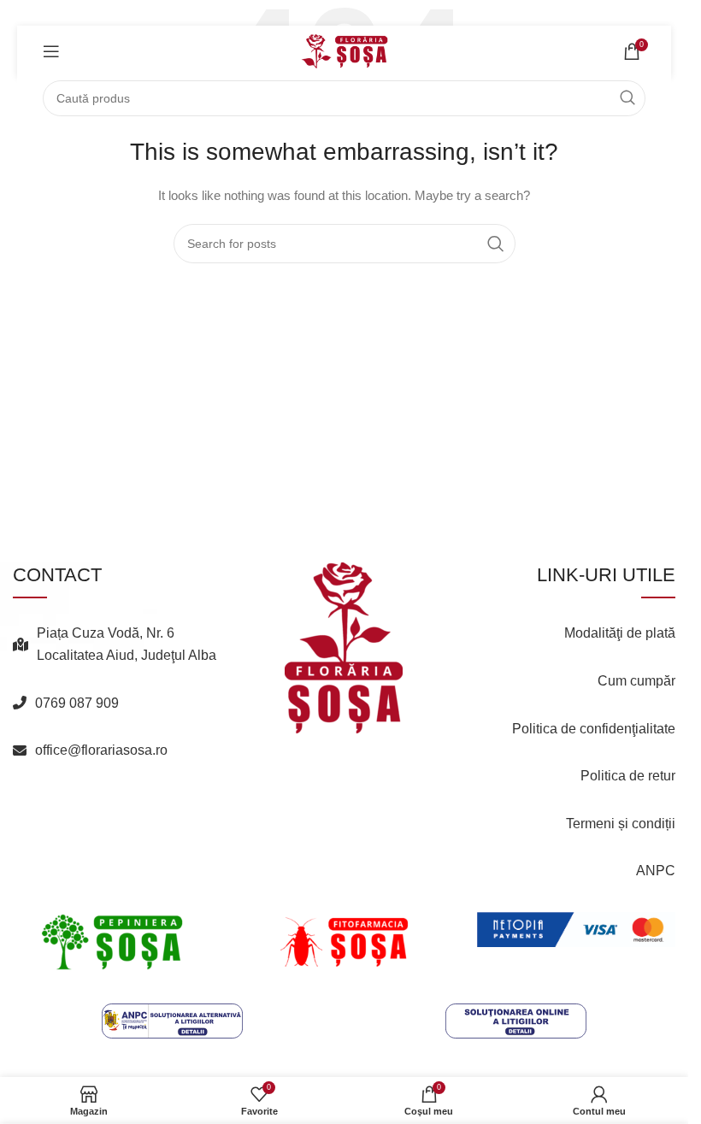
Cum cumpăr (636, 681)
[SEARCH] (627, 98)
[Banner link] (112, 942)
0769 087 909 (77, 703)
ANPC (655, 870)
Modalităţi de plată (619, 633)
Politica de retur (627, 775)
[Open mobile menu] (51, 51)
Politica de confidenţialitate (593, 728)
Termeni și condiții (620, 823)
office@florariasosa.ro (101, 750)
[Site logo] (344, 50)
